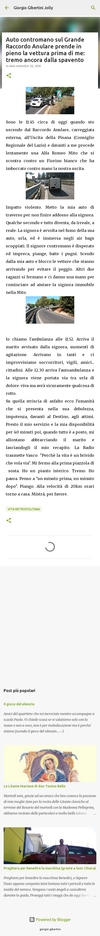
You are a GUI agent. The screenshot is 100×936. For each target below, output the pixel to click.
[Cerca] (93, 8)
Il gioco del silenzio (19, 704)
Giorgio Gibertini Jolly (33, 8)
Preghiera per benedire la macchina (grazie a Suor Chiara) (50, 868)
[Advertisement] (50, 623)
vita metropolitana (24, 509)
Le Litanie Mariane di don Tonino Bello (35, 786)
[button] (9, 76)
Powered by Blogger (53, 919)
